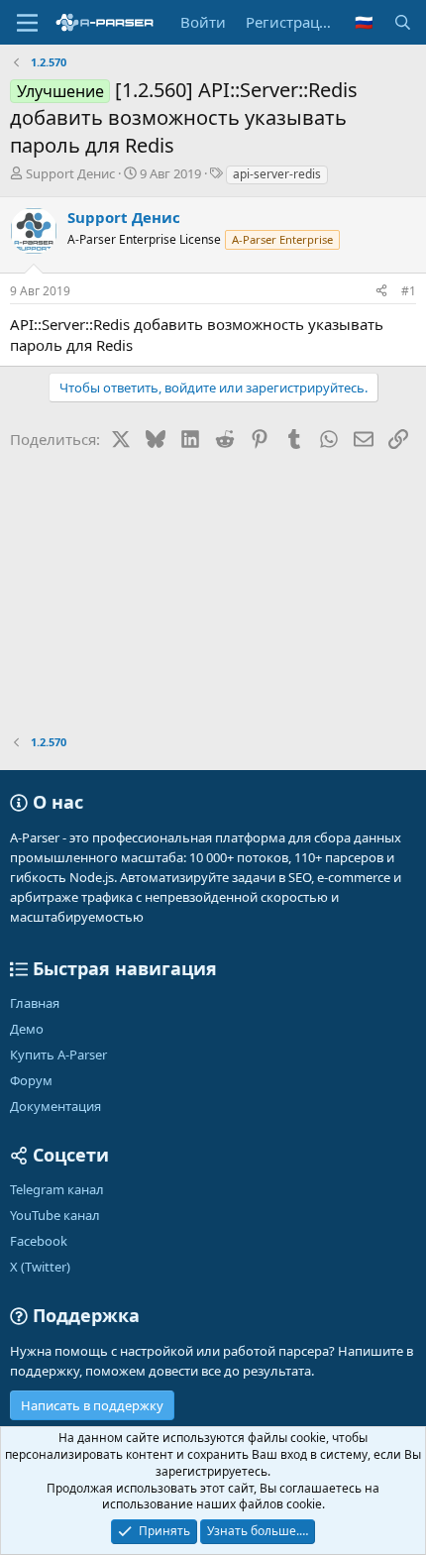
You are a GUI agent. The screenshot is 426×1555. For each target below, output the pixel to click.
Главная (34, 1003)
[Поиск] (402, 22)
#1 (408, 290)
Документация (55, 1106)
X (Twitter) (40, 1267)
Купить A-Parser (58, 1054)
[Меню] (27, 23)
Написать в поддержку (92, 1405)
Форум (31, 1080)
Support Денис (70, 173)
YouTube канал (55, 1215)
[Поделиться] (381, 291)
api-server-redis (277, 174)
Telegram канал (57, 1189)
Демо (27, 1029)
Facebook (38, 1241)
